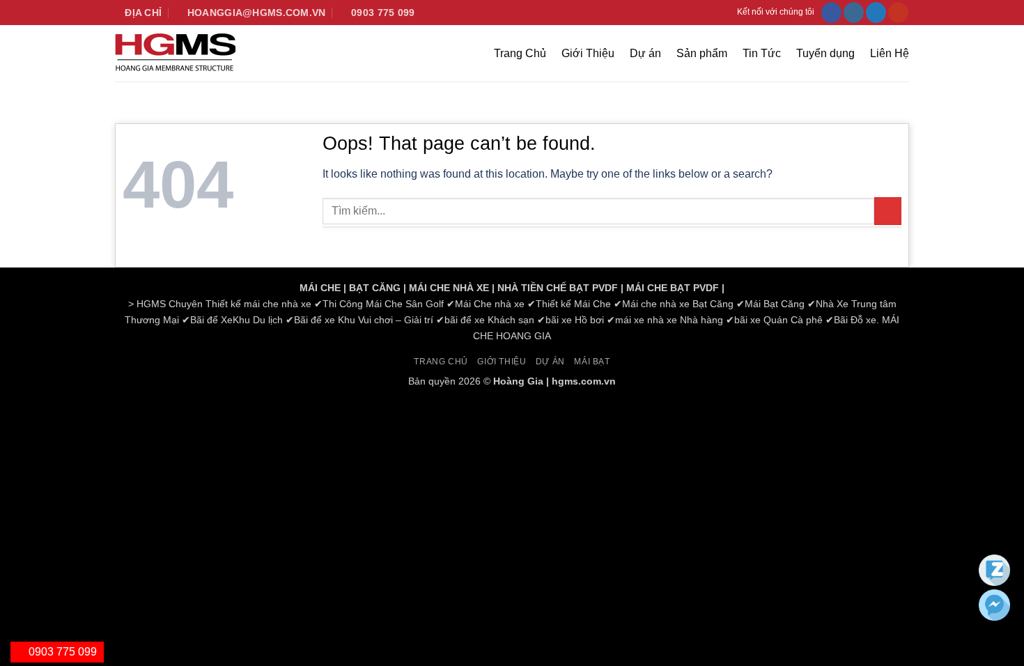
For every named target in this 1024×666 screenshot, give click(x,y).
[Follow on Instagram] (854, 12)
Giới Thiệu (587, 53)
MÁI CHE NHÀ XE (449, 287)
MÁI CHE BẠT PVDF (672, 287)
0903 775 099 (61, 652)
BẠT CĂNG (375, 287)
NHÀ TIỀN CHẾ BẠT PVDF (557, 287)
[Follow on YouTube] (898, 12)
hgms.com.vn (584, 381)
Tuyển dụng (825, 53)
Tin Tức (762, 53)
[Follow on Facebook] (831, 12)
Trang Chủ (520, 53)
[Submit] (887, 210)
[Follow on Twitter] (876, 12)
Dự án (645, 53)
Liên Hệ (889, 53)
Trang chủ (441, 361)
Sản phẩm (701, 53)
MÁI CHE (320, 287)
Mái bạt (592, 361)
